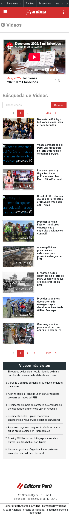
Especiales (45, 3)
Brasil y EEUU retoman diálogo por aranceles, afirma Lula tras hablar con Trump (50, 200)
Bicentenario (14, 3)
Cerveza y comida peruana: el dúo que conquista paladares (49, 327)
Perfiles (30, 3)
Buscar (58, 105)
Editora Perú (12, 505)
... (41, 113)
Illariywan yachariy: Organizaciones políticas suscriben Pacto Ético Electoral (49, 175)
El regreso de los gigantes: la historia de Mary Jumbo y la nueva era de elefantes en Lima (50, 279)
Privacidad (60, 505)
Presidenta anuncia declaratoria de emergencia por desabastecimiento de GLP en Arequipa (50, 304)
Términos (47, 505)
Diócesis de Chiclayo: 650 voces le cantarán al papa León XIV (50, 122)
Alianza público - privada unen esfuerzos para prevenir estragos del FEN (49, 253)
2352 (48, 113)
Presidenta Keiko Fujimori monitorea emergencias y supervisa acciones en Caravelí (50, 227)
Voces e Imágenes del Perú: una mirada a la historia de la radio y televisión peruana (50, 149)
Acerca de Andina (30, 505)
